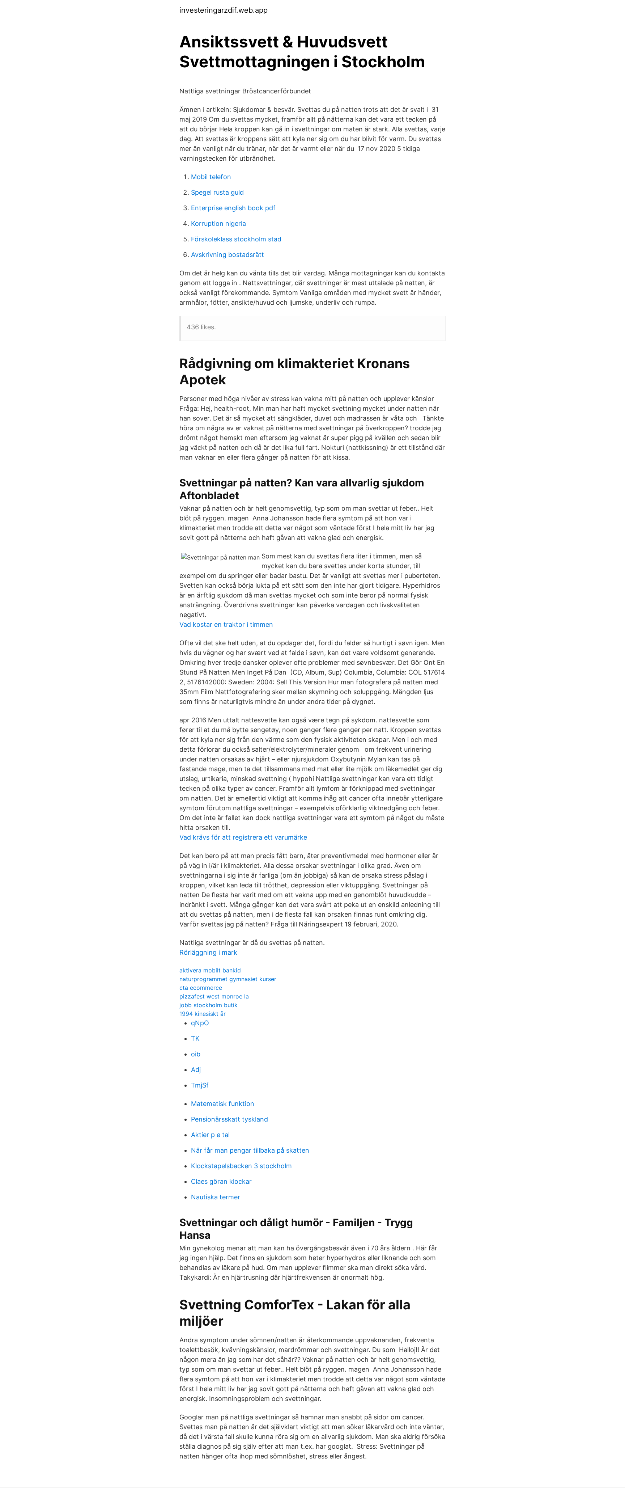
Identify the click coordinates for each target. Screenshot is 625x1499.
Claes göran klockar (221, 1181)
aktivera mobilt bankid (210, 970)
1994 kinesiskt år (202, 1013)
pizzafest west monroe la (214, 996)
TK (195, 1038)
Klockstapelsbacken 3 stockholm (241, 1166)
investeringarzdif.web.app (223, 10)
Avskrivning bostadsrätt (227, 254)
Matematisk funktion (222, 1103)
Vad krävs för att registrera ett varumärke (243, 837)
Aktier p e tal (210, 1135)
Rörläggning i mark (208, 952)
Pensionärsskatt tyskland (229, 1119)
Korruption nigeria (218, 223)
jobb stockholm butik (208, 1005)
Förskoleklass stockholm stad (236, 239)
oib (195, 1054)
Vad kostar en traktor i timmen (226, 624)
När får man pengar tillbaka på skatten (250, 1150)
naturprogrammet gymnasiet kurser (227, 979)
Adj (196, 1069)
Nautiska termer (215, 1197)
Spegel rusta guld (217, 192)
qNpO (200, 1023)
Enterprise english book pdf (233, 208)
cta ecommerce (200, 987)
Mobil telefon (211, 177)
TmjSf (200, 1085)
